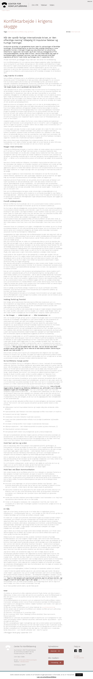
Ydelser (44, 5)
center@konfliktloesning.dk (27, 660)
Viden (52, 5)
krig (25, 32)
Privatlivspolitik (79, 658)
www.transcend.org (48, 607)
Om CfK (35, 5)
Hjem (3, 10)
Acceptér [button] (79, 674)
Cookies (76, 656)
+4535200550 (24, 662)
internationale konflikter (16, 32)
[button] (56, 651)
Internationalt (75, 32)
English (90, 1)
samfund (30, 32)
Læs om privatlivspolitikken (46, 677)
